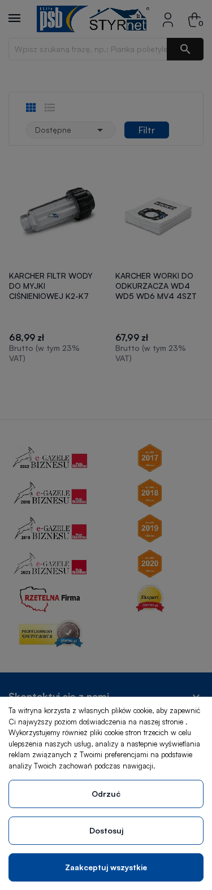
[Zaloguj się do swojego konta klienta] (168, 19)
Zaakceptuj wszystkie (106, 867)
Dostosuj (106, 830)
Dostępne (71, 130)
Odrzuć (106, 793)
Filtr (147, 130)
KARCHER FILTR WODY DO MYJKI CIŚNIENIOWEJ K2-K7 (51, 286)
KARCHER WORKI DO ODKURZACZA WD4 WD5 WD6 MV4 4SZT (156, 286)
